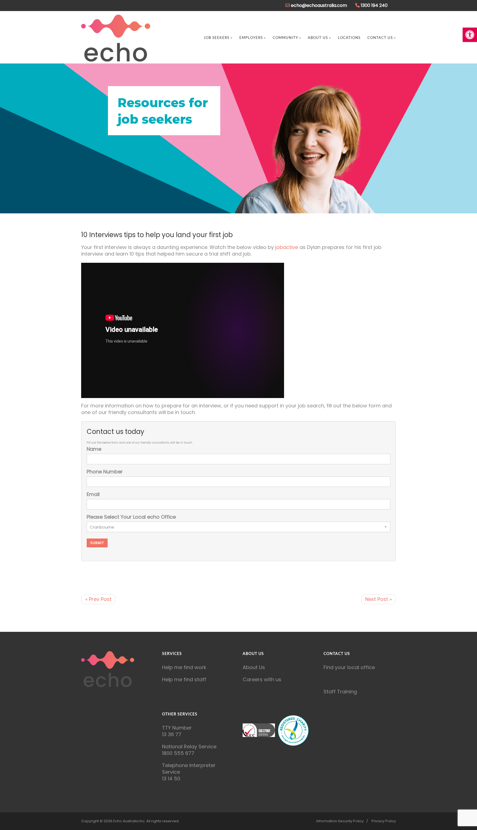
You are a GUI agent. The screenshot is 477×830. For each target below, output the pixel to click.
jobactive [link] (287, 247)
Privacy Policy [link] (384, 821)
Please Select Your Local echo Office (131, 517)
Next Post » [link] (378, 599)
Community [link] (285, 38)
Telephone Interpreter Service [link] (189, 768)
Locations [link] (349, 38)
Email (93, 494)
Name (94, 449)
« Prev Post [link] (98, 599)
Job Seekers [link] (216, 38)
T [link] (163, 727)
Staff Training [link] (340, 691)
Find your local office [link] (349, 667)
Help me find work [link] (184, 667)
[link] (470, 35)
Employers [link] (251, 38)
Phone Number (105, 471)
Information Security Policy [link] (340, 821)
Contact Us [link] (380, 38)
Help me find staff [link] (184, 679)
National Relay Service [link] (189, 746)
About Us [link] (318, 38)
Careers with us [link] (262, 679)
